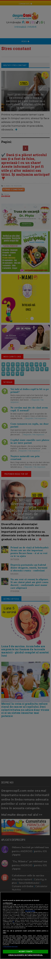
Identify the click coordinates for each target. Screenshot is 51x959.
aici (13, 921)
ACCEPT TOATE (25, 951)
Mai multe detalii (30, 911)
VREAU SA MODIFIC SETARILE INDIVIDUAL (25, 955)
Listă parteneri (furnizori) (10, 946)
